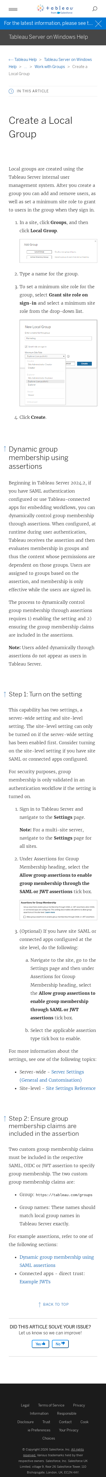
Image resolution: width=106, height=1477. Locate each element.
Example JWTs (35, 1281)
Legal (25, 1405)
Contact (65, 1422)
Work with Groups (50, 66)
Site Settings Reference (71, 1088)
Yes (39, 1344)
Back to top (55, 1304)
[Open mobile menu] (13, 8)
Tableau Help (26, 59)
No (58, 1344)
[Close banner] (99, 23)
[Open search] (94, 8)
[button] (11, 91)
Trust (46, 1422)
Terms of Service (51, 1405)
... (26, 66)
